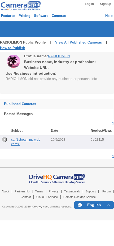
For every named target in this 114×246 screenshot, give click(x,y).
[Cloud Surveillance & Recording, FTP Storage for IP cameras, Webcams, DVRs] (20, 6)
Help (109, 16)
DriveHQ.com (40, 206)
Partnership (22, 191)
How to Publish (12, 48)
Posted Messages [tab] (18, 114)
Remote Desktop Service (79, 196)
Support (91, 191)
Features (8, 16)
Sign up (105, 4)
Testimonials (72, 191)
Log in (89, 4)
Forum (106, 191)
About (5, 191)
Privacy (54, 191)
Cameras (59, 16)
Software (41, 16)
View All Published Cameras (78, 42)
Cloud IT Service (47, 196)
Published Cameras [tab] (20, 104)
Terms (39, 191)
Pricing (24, 16)
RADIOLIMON (59, 56)
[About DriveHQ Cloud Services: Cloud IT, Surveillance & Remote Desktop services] (57, 176)
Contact (26, 196)
